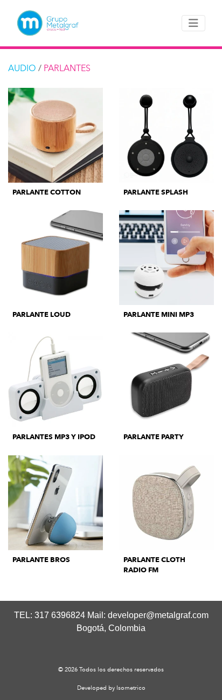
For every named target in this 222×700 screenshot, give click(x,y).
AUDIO (22, 68)
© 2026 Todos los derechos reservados (111, 669)
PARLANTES (67, 68)
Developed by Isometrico (111, 687)
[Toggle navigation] (193, 23)
